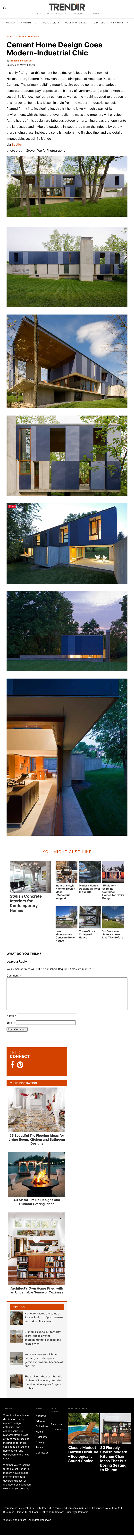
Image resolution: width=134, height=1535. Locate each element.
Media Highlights (42, 1434)
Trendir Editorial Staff (21, 60)
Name (11, 1015)
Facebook (56, 1424)
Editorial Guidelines (42, 1424)
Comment (14, 975)
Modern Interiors (76, 22)
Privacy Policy (40, 1445)
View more (117, 22)
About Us (41, 1415)
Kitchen (11, 22)
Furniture (98, 22)
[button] (67, 186)
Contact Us (42, 1452)
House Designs (51, 22)
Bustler (17, 144)
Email (11, 1022)
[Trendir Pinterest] (20, 1065)
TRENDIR (67, 7)
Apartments (28, 22)
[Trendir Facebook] (12, 1064)
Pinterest (60, 1429)
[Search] (5, 8)
